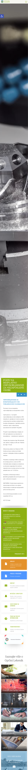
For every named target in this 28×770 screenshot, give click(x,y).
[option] (14, 192)
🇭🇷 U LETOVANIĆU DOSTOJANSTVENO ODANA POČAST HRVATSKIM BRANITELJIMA (14, 538)
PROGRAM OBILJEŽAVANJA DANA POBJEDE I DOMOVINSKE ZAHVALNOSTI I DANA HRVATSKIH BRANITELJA (12, 546)
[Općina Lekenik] (5, 1)
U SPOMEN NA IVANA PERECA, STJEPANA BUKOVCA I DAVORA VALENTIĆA (11, 516)
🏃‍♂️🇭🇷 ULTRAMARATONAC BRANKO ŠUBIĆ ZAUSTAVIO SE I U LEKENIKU (13, 522)
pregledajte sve (19, 554)
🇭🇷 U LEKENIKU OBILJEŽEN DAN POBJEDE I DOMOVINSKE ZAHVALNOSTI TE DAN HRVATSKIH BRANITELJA (13, 530)
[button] (2, 16)
